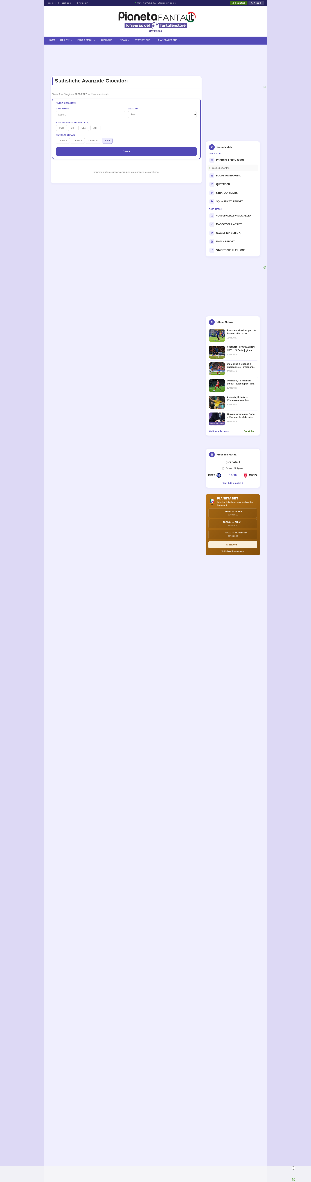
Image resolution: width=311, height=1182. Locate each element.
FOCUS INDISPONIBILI (229, 175)
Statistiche (142, 40)
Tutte (107, 140)
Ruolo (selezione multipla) (72, 122)
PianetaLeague (167, 40)
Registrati (240, 3)
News (123, 40)
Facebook (65, 3)
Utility (64, 40)
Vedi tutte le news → (220, 431)
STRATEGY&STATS (227, 193)
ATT (95, 128)
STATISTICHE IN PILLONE (230, 250)
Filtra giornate (65, 135)
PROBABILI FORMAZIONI (230, 160)
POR (61, 128)
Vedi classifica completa (233, 551)
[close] (293, 1168)
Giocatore (62, 109)
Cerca (126, 151)
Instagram (83, 3)
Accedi (257, 3)
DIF (72, 128)
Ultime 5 (78, 140)
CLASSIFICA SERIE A (228, 233)
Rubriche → (250, 431)
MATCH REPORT (225, 241)
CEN (84, 128)
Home (51, 40)
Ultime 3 (63, 140)
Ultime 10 (93, 140)
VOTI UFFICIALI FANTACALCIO (233, 215)
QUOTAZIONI (223, 184)
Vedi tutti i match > (233, 483)
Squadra (133, 109)
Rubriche (106, 40)
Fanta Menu (85, 40)
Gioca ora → (233, 544)
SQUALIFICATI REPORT (229, 201)
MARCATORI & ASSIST (229, 224)
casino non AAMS (220, 168)
